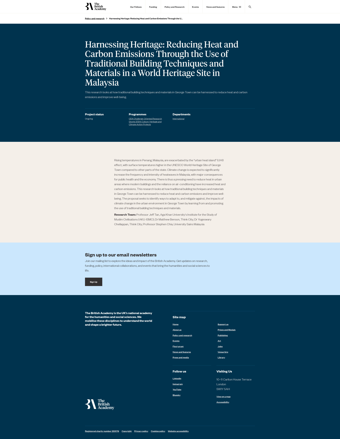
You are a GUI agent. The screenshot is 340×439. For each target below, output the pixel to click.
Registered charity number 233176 (102, 431)
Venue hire (223, 351)
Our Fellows (136, 6)
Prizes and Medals (226, 329)
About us (177, 329)
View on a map (223, 396)
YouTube (177, 389)
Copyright (127, 431)
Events (195, 6)
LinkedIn (177, 378)
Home (175, 324)
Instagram (178, 383)
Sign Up (93, 281)
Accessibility (222, 402)
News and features (215, 6)
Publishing (223, 335)
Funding (153, 6)
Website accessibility (178, 431)
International (178, 118)
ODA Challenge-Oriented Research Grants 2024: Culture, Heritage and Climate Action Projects (145, 121)
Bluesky (176, 395)
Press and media (181, 357)
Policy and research (94, 18)
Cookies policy (158, 431)
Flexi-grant (178, 346)
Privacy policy (141, 431)
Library (221, 357)
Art (219, 340)
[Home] (95, 7)
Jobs (220, 346)
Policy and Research (174, 6)
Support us (223, 324)
